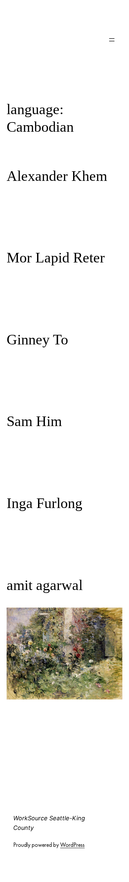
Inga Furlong (44, 503)
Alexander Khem (57, 176)
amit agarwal (45, 585)
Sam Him (34, 421)
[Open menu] (112, 40)
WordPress (72, 844)
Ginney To (37, 339)
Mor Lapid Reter (56, 258)
